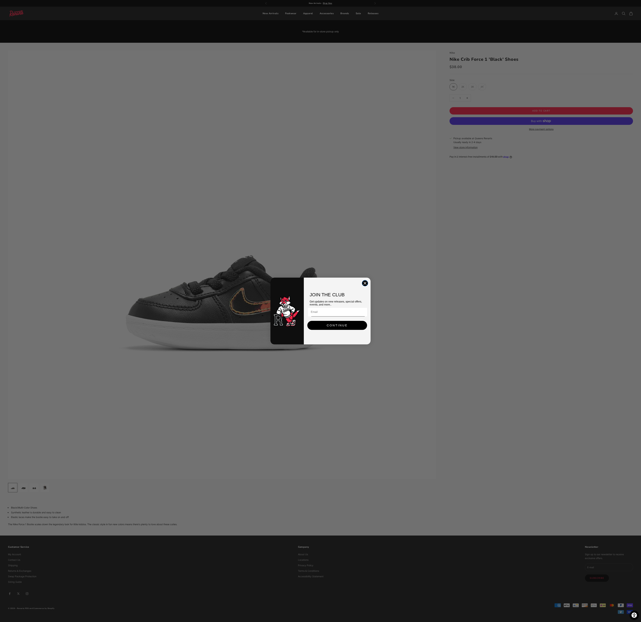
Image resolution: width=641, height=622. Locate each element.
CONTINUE (337, 325)
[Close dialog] (365, 283)
